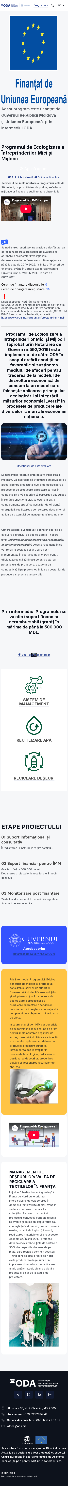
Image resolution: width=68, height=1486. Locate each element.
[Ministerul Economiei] (9, 5)
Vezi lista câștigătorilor (35, 654)
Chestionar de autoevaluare (34, 466)
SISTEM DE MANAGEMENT (34, 701)
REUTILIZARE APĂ (34, 740)
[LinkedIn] (39, 1395)
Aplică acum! (36, 168)
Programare (41, 5)
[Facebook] (18, 1395)
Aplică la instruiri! (22, 177)
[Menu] (52, 5)
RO (59, 5)
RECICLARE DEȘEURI (34, 778)
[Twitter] (29, 1395)
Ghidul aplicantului (48, 177)
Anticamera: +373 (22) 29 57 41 (27, 1414)
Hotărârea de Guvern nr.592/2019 (34, 953)
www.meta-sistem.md (26, 1476)
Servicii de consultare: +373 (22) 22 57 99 (33, 1420)
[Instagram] (50, 1395)
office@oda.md (17, 1426)
